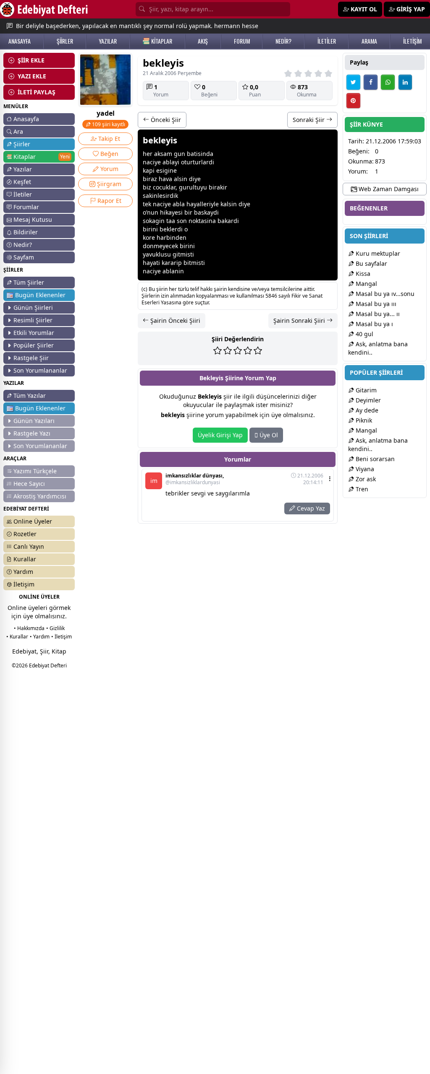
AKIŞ (203, 41)
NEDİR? (283, 41)
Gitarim (365, 390)
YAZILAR (108, 41)
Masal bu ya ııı (375, 304)
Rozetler (25, 534)
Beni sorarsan (374, 459)
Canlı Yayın (28, 546)
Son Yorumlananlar (40, 370)
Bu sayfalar (370, 263)
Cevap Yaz (310, 508)
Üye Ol (268, 435)
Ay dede (366, 410)
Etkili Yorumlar (33, 333)
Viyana (364, 469)
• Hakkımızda (29, 628)
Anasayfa (26, 119)
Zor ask (365, 479)
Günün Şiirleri (33, 307)
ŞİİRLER (65, 41)
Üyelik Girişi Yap (220, 435)
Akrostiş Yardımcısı (39, 496)
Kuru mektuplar (377, 253)
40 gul (363, 334)
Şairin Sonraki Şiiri (300, 320)
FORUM (242, 41)
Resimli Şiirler (32, 320)
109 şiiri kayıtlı (108, 124)
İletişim (23, 584)
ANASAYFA (19, 41)
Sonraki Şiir (309, 120)
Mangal (365, 284)
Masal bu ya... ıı (377, 314)
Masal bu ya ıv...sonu (384, 294)
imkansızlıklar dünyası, (194, 479)
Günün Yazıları (34, 421)
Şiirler (21, 144)
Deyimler (367, 400)
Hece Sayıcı (29, 484)
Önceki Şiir (165, 120)
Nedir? (22, 245)
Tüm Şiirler (28, 282)
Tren (361, 489)
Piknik (363, 420)
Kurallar (24, 559)
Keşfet (22, 182)
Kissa (362, 274)
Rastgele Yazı (31, 433)
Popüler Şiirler (33, 345)
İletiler (22, 194)
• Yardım (40, 636)
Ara (18, 131)
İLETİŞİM (412, 41)
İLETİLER (326, 41)
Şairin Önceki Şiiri (174, 320)
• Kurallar (17, 636)
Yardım (23, 572)
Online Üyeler (32, 521)
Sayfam (23, 257)
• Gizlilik (55, 628)
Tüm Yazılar (29, 396)
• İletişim (61, 636)
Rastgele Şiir (31, 358)
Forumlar (26, 207)
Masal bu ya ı (373, 324)
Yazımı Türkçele (35, 471)
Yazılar (22, 169)
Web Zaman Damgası (388, 189)
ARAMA (369, 41)
